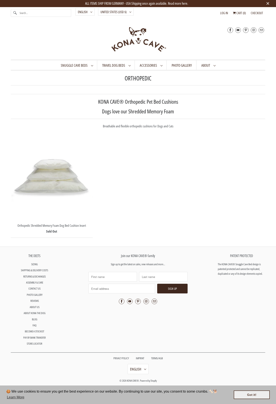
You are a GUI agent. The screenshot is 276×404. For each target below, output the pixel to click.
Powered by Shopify (148, 380)
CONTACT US (34, 288)
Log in (224, 13)
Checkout (257, 13)
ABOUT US (34, 307)
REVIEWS (34, 301)
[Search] (15, 13)
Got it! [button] (251, 394)
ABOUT (206, 65)
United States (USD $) (113, 12)
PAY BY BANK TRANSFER (34, 337)
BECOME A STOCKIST (34, 331)
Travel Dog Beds (114, 65)
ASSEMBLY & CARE (34, 282)
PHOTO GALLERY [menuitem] (182, 65)
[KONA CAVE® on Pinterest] (246, 30)
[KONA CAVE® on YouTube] (238, 30)
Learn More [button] (15, 397)
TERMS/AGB (157, 358)
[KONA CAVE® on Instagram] (253, 30)
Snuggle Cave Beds (75, 65)
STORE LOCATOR (34, 343)
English (83, 12)
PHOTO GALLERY (34, 295)
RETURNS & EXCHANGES (34, 276)
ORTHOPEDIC (138, 78)
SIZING (34, 264)
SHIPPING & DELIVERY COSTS (34, 270)
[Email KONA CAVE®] (261, 30)
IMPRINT (140, 358)
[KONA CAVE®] (138, 40)
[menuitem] (76, 65)
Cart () (241, 13)
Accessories (149, 65)
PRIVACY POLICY (121, 358)
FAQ (34, 325)
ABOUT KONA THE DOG (34, 313)
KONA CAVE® (133, 380)
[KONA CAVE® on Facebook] (230, 30)
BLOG (34, 319)
